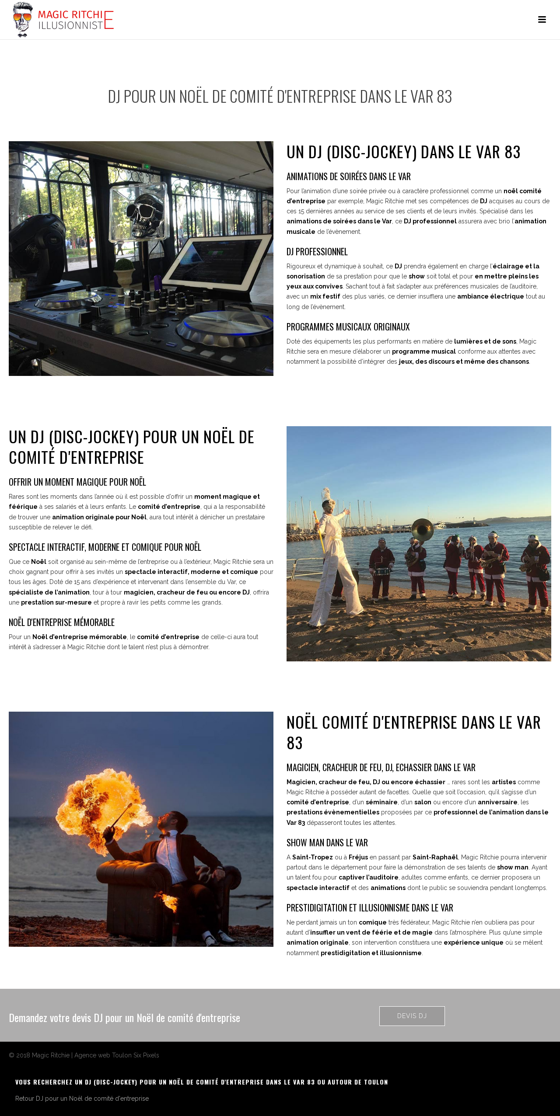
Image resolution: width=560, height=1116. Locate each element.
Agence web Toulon (103, 1055)
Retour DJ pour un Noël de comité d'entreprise (82, 1098)
